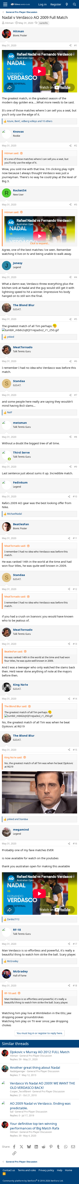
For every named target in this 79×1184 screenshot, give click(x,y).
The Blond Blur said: (15, 706)
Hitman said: (11, 153)
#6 (75, 361)
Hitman (9, 23)
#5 (75, 319)
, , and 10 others (29, 121)
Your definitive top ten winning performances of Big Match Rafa (34, 1125)
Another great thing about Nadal (35, 1067)
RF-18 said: (10, 993)
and (17, 819)
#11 (75, 538)
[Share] (70, 45)
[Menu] (5, 4)
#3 (75, 204)
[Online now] (9, 459)
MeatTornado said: (15, 546)
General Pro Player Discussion (36, 1055)
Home (68, 1170)
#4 (75, 277)
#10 (75, 496)
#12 (75, 589)
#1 (75, 45)
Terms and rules (27, 1170)
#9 (75, 466)
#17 (75, 944)
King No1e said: (13, 757)
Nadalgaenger (17, 1071)
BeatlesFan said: (13, 651)
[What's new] (67, 4)
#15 (75, 749)
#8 (75, 437)
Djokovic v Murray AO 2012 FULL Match (40, 1052)
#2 (75, 145)
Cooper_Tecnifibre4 (20, 1091)
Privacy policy (46, 1170)
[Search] (74, 4)
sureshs (43, 23)
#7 (75, 395)
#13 (75, 644)
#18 (75, 985)
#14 (75, 698)
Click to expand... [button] (39, 243)
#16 (75, 843)
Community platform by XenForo (33, 1180)
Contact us (9, 1170)
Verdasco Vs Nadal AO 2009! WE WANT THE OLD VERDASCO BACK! (42, 1085)
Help (59, 1170)
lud (11, 1111)
